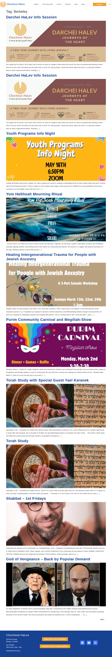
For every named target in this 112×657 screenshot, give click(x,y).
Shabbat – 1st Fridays (26, 498)
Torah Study (17, 441)
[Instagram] (95, 643)
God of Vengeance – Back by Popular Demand (48, 559)
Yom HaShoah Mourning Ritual (34, 194)
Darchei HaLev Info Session (31, 17)
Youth (59, 4)
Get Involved (47, 4)
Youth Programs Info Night (30, 133)
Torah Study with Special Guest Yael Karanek (47, 380)
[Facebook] (82, 643)
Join (76, 4)
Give (83, 4)
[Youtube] (89, 643)
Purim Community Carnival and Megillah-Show (49, 320)
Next (103, 619)
